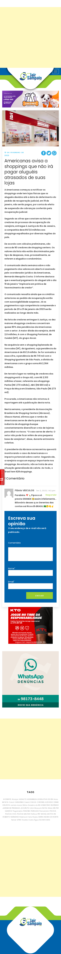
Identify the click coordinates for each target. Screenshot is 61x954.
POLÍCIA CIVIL (10, 814)
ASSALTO (23, 799)
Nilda (50, 808)
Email (11, 581)
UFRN (19, 820)
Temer (13, 820)
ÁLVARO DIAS (44, 820)
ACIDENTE (7, 799)
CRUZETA (6, 805)
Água (36, 820)
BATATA (5, 802)
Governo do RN (34, 805)
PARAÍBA (26, 811)
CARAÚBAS (19, 802)
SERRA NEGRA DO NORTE (48, 817)
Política (34, 814)
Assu (56, 799)
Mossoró (38, 808)
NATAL (44, 808)
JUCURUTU (24, 808)
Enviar (39, 595)
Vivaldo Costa (28, 820)
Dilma (25, 805)
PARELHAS (35, 811)
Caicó (11, 802)
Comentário (14, 542)
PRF (38, 814)
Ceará (27, 802)
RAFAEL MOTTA (47, 814)
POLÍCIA (53, 811)
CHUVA (33, 802)
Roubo (35, 817)
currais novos (16, 805)
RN (55, 814)
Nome (11, 568)
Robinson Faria (26, 817)
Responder (51, 494)
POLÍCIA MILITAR (23, 814)
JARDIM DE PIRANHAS (11, 808)
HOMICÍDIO (45, 805)
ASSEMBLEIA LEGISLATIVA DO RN (40, 799)
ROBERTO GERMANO (11, 817)
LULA (32, 808)
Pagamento (18, 811)
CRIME (56, 802)
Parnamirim (44, 811)
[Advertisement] (30, 37)
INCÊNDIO (55, 805)
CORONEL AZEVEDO (45, 802)
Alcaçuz (15, 799)
